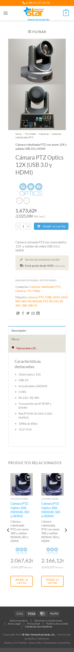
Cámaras (44, 133)
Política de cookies (57, 623)
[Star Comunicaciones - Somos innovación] (34, 12)
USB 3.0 (32, 305)
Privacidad (33, 623)
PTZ (45, 301)
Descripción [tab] (19, 330)
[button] (5, 13)
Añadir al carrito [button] (21, 581)
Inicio (18, 133)
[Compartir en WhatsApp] (18, 313)
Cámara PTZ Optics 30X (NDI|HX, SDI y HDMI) (50, 510)
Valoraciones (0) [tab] (25, 348)
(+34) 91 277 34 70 (37, 3)
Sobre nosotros (19, 620)
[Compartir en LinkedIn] (38, 313)
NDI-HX (26, 301)
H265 (64, 297)
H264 (56, 297)
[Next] (65, 538)
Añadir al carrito (54, 226)
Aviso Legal (14, 623)
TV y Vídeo (30, 133)
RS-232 (53, 301)
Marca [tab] (15, 339)
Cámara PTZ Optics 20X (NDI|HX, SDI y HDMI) (19, 510)
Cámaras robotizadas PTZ (45, 286)
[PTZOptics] (30, 189)
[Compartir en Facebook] (23, 313)
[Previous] (8, 538)
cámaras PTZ (36, 297)
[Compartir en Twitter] (28, 313)
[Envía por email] (33, 313)
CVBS (48, 297)
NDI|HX (37, 301)
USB (24, 305)
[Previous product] (26, 200)
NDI (17, 301)
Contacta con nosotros (38, 626)
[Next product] (19, 200)
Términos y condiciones (48, 620)
